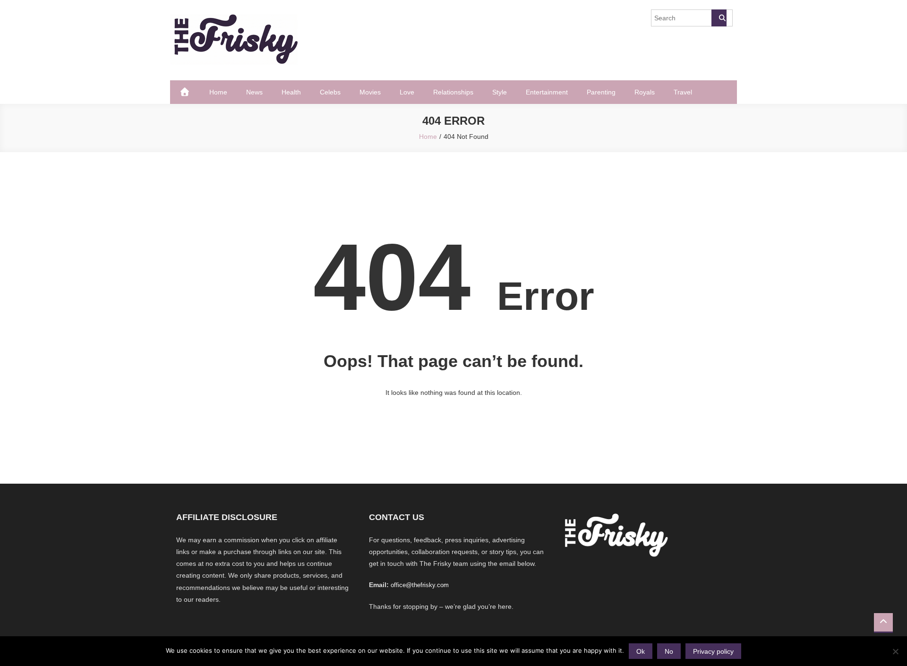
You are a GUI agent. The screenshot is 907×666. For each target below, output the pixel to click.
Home (218, 92)
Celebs (330, 92)
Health (291, 92)
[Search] (719, 17)
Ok (640, 651)
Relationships (453, 92)
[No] (895, 651)
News (254, 92)
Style (499, 92)
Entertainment (547, 92)
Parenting (601, 92)
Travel (683, 92)
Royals (644, 92)
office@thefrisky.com (420, 585)
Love (407, 92)
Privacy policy (713, 651)
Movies (370, 92)
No (669, 651)
